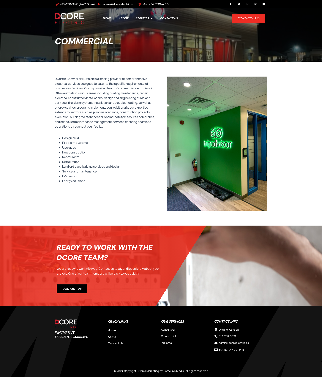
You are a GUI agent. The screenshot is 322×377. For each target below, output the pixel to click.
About (123, 18)
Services (142, 18)
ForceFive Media (174, 371)
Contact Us (169, 18)
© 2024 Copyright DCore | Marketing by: (139, 371)
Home (107, 18)
